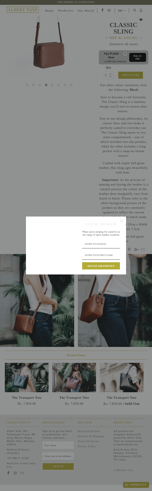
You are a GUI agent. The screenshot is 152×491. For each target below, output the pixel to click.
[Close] (121, 221)
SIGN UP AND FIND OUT (101, 266)
